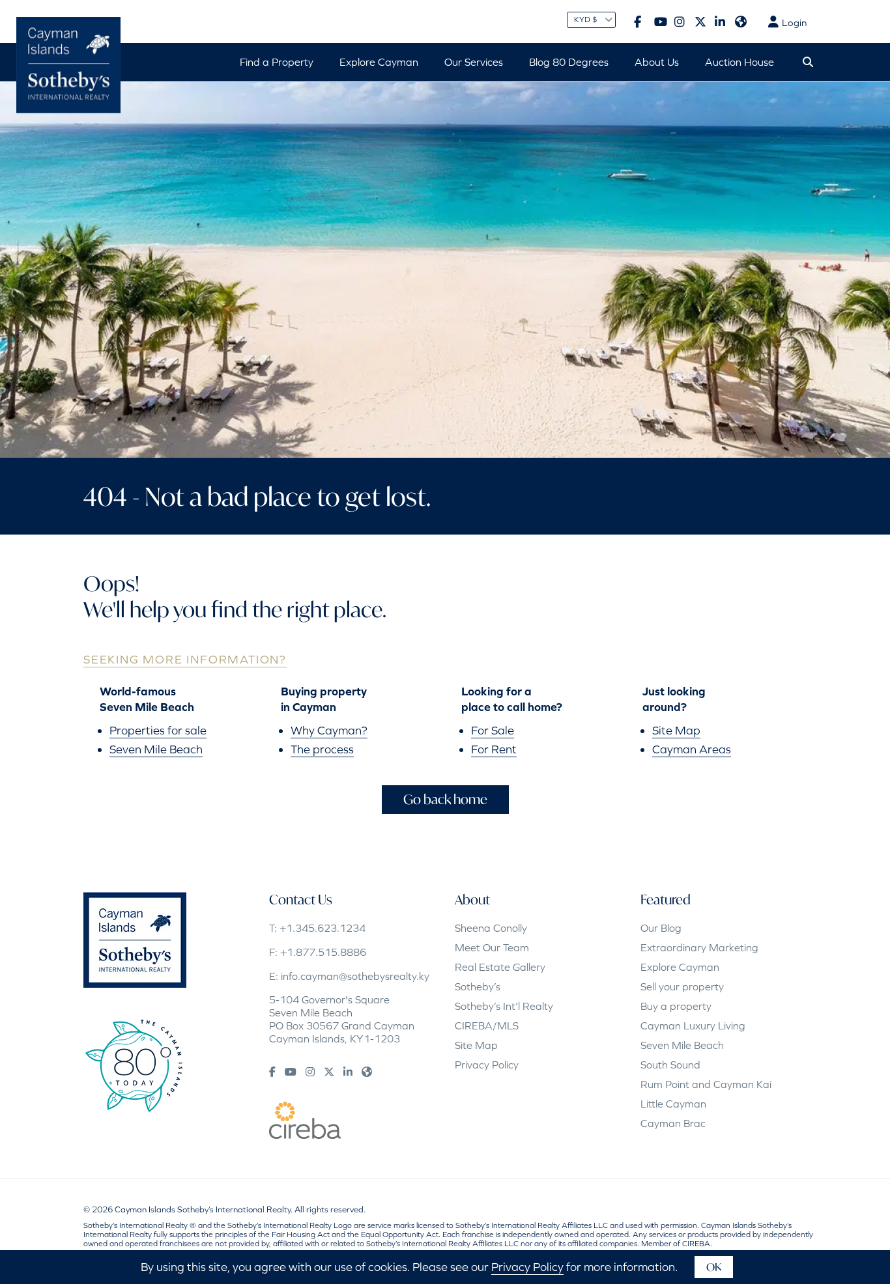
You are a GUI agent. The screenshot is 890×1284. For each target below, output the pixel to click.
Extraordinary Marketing (699, 947)
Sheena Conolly (491, 928)
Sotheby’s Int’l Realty (504, 1006)
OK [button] (713, 1267)
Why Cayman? (329, 730)
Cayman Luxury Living (692, 1025)
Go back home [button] (445, 799)
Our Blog (661, 928)
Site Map (676, 730)
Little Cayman (673, 1104)
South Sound (670, 1064)
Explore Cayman (679, 967)
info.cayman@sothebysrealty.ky (355, 976)
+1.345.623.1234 (323, 928)
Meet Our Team (492, 947)
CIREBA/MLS (487, 1025)
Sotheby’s (477, 986)
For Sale (492, 730)
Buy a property (675, 1006)
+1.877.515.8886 (323, 952)
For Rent (494, 749)
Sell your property (682, 986)
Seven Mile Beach (156, 749)
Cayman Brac (673, 1123)
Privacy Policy (487, 1064)
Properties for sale (158, 730)
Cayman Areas (691, 749)
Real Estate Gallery (500, 967)
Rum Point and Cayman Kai (705, 1084)
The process (322, 749)
